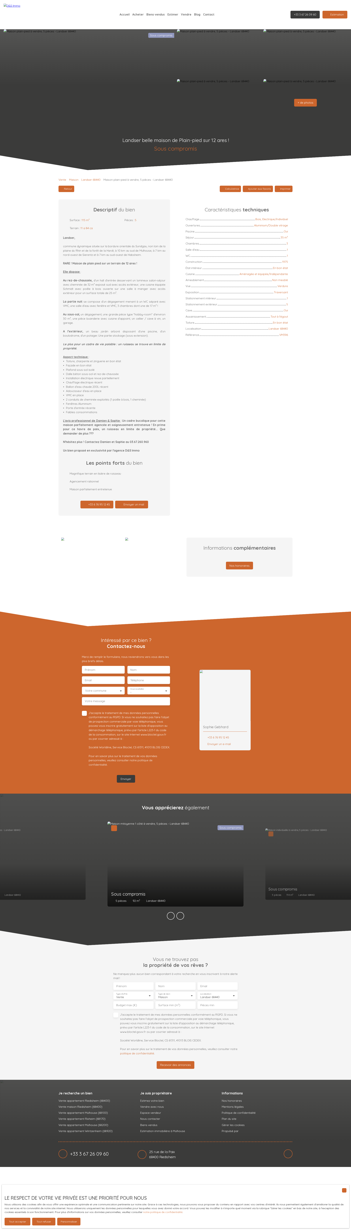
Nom (133, 670)
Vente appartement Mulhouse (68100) (83, 1113)
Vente (62, 179)
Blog (197, 14)
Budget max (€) (126, 1005)
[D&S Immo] (29, 14)
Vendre (186, 14)
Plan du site (229, 1119)
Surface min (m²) (169, 1005)
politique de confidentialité (137, 1053)
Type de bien (164, 994)
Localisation (205, 994)
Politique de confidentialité (239, 1113)
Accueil (125, 14)
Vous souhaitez (137, 689)
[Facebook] (288, 1153)
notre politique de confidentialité (162, 1212)
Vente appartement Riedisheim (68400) (84, 1100)
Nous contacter (150, 1119)
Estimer (172, 14)
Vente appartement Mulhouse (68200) (83, 1125)
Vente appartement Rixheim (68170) (81, 1119)
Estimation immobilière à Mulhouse (162, 1131)
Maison (73, 179)
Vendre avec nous (152, 1106)
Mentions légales (233, 1106)
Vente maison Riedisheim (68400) (80, 1106)
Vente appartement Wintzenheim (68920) (85, 1131)
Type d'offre (121, 994)
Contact (208, 14)
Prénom (90, 670)
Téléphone (137, 680)
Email (88, 680)
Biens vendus (155, 14)
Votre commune (95, 690)
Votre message (95, 701)
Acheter (138, 14)
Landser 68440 (91, 179)
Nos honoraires (232, 1100)
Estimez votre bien (152, 1100)
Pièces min (207, 1005)
